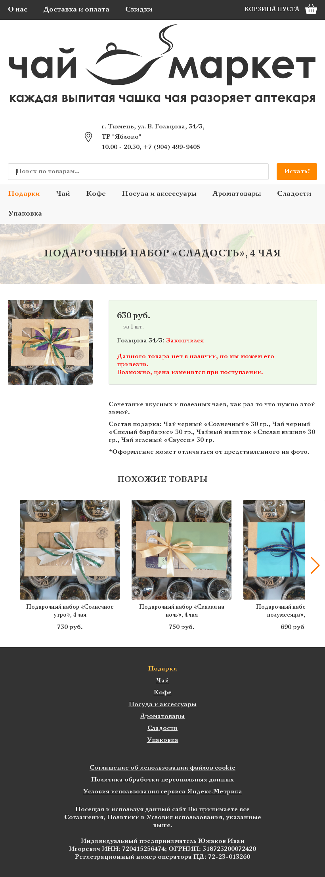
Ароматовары (236, 194)
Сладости (294, 194)
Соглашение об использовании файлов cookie (162, 768)
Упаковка (25, 213)
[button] (10, 565)
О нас (17, 9)
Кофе (96, 194)
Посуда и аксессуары (159, 194)
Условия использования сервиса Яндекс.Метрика (162, 792)
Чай (63, 194)
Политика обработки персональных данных (162, 780)
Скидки (139, 9)
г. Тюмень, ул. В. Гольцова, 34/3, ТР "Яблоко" (153, 132)
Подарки (24, 194)
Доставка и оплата (76, 9)
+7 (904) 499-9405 (171, 147)
